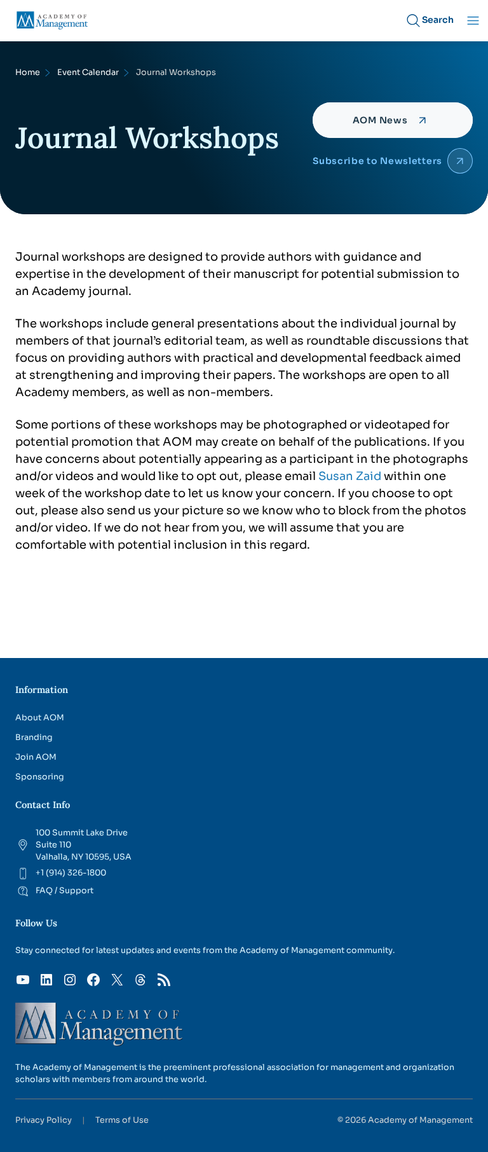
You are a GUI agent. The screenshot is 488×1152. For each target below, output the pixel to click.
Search (438, 19)
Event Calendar (88, 72)
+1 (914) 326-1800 (71, 873)
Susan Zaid (349, 476)
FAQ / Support (64, 891)
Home (27, 72)
